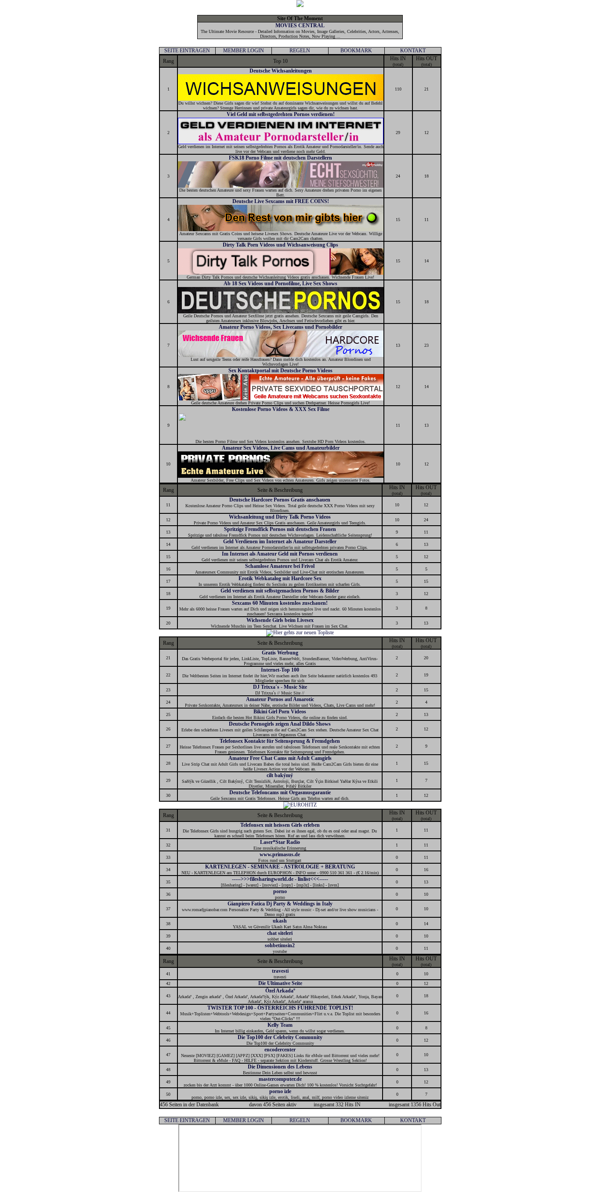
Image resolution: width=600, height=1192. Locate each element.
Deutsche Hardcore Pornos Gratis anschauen (279, 500)
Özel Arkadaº (280, 991)
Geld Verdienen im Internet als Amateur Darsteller (279, 541)
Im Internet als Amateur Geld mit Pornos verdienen (280, 554)
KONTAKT (413, 50)
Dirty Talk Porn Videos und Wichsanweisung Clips (280, 245)
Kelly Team (280, 1025)
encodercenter (280, 1050)
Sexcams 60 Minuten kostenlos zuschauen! (280, 603)
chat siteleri (280, 933)
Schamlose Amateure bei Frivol (279, 566)
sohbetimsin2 (280, 945)
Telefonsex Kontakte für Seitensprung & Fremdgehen (280, 741)
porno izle (280, 1091)
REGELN (299, 50)
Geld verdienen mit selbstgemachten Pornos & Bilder (279, 591)
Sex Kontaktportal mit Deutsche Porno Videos (280, 370)
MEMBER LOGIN (243, 50)
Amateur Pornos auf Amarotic (280, 699)
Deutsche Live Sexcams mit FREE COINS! (280, 201)
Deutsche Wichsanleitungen (280, 71)
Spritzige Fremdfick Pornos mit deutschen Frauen (280, 529)
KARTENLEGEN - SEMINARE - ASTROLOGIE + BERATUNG (280, 867)
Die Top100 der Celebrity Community (280, 1037)
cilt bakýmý (280, 775)
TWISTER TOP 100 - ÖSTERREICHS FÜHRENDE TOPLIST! (280, 1008)
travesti (280, 971)
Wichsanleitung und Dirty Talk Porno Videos (280, 517)
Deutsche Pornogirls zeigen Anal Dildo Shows (280, 724)
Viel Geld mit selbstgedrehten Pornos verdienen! (281, 114)
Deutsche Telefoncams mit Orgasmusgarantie (280, 792)
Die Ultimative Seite (280, 983)
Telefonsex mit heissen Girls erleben (280, 825)
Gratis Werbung (280, 653)
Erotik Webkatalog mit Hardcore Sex (280, 578)
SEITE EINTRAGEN (187, 50)
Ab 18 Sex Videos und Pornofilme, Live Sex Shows (280, 283)
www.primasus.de (280, 854)
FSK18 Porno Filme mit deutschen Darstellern (280, 158)
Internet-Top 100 (280, 670)
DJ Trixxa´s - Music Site (280, 687)
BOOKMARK (356, 50)
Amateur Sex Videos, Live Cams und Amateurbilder (281, 448)
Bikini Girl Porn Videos (279, 712)
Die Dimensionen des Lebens (280, 1067)
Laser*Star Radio (280, 842)
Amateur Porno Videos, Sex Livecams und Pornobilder (280, 327)
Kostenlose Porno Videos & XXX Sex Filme (280, 409)
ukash (280, 921)
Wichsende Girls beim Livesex (280, 620)
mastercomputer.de (280, 1079)
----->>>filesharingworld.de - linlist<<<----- (280, 879)
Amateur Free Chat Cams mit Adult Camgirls (280, 758)
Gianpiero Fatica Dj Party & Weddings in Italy (280, 904)
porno (280, 891)
